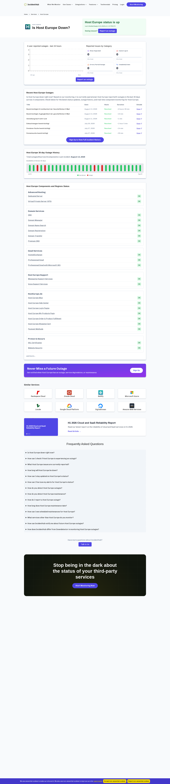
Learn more (98, 781)
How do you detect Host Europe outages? (44, 488)
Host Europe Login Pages (38, 308)
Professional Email (36, 260)
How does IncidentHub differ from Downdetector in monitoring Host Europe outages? (63, 529)
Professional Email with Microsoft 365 (44, 265)
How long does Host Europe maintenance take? (47, 506)
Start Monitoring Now (85, 586)
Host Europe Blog (35, 298)
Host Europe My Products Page (41, 313)
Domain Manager (35, 220)
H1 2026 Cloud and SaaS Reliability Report (92, 422)
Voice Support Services (38, 284)
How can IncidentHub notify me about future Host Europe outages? (55, 523)
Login (122, 4)
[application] (55, 61)
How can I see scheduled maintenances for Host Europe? (51, 512)
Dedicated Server (35, 196)
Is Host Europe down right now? (40, 453)
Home (26, 14)
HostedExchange (35, 255)
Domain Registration (36, 231)
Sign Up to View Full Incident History (85, 140)
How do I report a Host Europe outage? (44, 500)
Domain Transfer (35, 236)
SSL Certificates (35, 343)
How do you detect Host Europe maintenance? (46, 494)
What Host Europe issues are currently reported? (48, 464)
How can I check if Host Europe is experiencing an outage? (52, 458)
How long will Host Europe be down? (42, 470)
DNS (30, 215)
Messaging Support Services (40, 279)
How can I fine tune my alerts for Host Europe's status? (50, 482)
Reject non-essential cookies (138, 781)
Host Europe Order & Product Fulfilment (44, 319)
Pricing (115, 4)
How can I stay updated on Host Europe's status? (48, 476)
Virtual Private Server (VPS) (40, 201)
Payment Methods (35, 329)
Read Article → (74, 431)
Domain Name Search (37, 225)
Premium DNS (34, 241)
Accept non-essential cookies (114, 781)
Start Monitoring (136, 4)
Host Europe (44, 14)
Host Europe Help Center (38, 303)
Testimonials (105, 4)
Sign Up (136, 370)
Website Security (35, 348)
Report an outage (107, 31)
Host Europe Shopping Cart (39, 324)
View (138, 109)
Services (34, 14)
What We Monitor (54, 4)
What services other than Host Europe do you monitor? (50, 518)
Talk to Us (85, 544)
